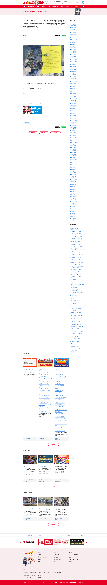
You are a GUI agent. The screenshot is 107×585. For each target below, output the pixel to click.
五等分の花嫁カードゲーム (44, 393)
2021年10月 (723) (73, 122)
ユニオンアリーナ (43, 386)
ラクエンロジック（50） (74, 336)
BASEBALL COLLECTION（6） (75, 341)
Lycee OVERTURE (58, 404)
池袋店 (56, 438)
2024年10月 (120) (73, 61)
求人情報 (70, 552)
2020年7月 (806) (73, 147)
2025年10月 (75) (73, 41)
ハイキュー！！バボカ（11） (75, 343)
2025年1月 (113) (73, 56)
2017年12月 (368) (73, 199)
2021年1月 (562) (73, 137)
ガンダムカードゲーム (43, 407)
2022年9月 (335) (73, 103)
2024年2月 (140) (73, 74)
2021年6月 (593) (73, 128)
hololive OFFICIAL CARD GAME (45, 399)
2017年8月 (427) (73, 206)
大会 (38, 6)
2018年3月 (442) (73, 194)
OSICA (56, 429)
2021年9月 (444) (73, 123)
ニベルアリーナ (63, 418)
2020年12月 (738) (73, 139)
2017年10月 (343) (73, 203)
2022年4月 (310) (73, 111)
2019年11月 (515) (73, 161)
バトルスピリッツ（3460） (75, 252)
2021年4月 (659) (73, 132)
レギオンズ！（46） (74, 350)
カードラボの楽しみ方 (53, 6)
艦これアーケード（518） (75, 328)
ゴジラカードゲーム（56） (75, 271)
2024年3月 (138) (73, 73)
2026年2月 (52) (73, 34)
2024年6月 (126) (73, 68)
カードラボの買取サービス (59, 554)
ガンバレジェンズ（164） (75, 323)
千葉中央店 (41, 438)
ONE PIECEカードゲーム (28, 369)
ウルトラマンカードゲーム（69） (76, 261)
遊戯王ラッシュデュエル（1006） (76, 229)
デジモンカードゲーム (43, 388)
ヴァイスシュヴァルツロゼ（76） (76, 238)
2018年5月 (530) (73, 191)
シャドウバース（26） (74, 345)
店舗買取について (57, 556)
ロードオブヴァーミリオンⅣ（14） (77, 331)
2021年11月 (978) (73, 120)
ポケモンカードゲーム (43, 374)
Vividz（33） (72, 298)
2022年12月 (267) (73, 98)
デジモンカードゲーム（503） (75, 269)
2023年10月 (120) (73, 81)
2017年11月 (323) (73, 201)
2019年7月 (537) (73, 167)
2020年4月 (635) (73, 152)
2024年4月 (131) (73, 71)
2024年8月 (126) (73, 64)
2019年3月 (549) (73, 174)
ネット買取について (57, 557)
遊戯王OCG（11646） (74, 228)
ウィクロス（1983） (74, 287)
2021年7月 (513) (73, 127)
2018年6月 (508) (73, 189)
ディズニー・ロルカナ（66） (75, 264)
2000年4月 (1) (72, 220)
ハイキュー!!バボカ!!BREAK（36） (76, 266)
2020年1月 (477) (73, 157)
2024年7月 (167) (73, 66)
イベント (44, 6)
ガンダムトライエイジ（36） (75, 321)
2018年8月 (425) (73, 186)
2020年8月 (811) (73, 145)
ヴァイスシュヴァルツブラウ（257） (77, 236)
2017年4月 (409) (73, 213)
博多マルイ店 (26, 479)
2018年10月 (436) (73, 182)
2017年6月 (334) (73, 210)
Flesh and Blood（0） (74, 279)
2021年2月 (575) (73, 135)
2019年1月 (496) (73, 177)
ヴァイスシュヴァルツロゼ (44, 395)
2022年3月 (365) (73, 113)
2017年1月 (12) (73, 218)
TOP (25, 535)
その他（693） (72, 351)
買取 (62, 6)
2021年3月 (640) (73, 133)
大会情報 (39, 554)
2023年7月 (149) (73, 86)
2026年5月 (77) (73, 29)
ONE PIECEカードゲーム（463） (76, 257)
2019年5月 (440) (73, 171)
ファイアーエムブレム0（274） (76, 308)
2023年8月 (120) (73, 84)
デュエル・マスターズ (43, 372)
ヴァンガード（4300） (74, 248)
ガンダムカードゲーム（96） (75, 259)
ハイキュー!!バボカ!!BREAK (60, 416)
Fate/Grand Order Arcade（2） (76, 340)
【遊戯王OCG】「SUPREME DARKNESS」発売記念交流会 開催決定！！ (30, 470)
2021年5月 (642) (73, 130)
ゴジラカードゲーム (43, 411)
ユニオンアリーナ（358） (75, 267)
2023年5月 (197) (73, 90)
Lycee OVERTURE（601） (75, 300)
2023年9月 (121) (73, 83)
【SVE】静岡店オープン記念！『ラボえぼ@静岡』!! (45, 469)
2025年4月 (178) (73, 51)
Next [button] (86, 542)
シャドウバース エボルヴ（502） (76, 246)
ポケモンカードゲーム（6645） (76, 233)
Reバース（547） (73, 240)
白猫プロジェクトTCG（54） (75, 348)
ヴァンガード (42, 378)
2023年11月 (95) (73, 79)
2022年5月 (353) (73, 110)
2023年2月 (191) (73, 95)
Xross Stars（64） (73, 295)
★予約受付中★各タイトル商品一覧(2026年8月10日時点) (45, 415)
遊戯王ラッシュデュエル (44, 371)
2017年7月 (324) (73, 208)
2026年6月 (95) (73, 27)
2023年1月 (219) (73, 96)
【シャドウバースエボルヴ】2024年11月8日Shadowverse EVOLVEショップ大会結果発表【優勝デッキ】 (45, 512)
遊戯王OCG (41, 369)
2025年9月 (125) (73, 42)
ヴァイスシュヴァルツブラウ (60, 376)
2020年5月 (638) (73, 150)
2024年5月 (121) (73, 69)
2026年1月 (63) (73, 36)
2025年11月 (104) (73, 39)
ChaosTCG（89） (73, 334)
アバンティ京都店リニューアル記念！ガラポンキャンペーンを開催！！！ (61, 468)
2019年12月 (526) (73, 159)
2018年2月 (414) (73, 196)
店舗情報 (76, 6)
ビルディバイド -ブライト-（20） (76, 274)
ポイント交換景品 (72, 556)
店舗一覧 (30, 535)
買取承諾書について (57, 559)
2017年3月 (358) (73, 215)
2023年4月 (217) (73, 91)
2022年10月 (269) (73, 101)
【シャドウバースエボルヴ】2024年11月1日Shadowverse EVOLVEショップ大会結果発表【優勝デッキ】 (61, 512)
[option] (30, 542)
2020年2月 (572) (73, 155)
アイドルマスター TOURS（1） (76, 324)
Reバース (57, 422)
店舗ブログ (46, 535)
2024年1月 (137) (73, 76)
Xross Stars (42, 409)
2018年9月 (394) (73, 184)
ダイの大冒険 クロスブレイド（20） (77, 326)
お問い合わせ (30, 582)
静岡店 (40, 479)
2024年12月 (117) (73, 57)
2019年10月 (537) (73, 162)
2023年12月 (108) (73, 78)
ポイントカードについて (74, 554)
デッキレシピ (69, 6)
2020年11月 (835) (73, 140)
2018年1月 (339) (73, 198)
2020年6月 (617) (73, 149)
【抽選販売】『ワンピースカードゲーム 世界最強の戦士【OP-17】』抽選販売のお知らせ (29, 373)
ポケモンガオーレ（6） (74, 346)
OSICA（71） (72, 305)
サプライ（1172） (73, 329)
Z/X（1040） (72, 297)
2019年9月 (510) (73, 164)
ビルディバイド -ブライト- (59, 427)
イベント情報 (40, 556)
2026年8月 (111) (73, 24)
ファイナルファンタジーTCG (60, 430)
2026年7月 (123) (73, 25)
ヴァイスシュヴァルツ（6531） (76, 234)
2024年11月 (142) (73, 59)
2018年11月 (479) (73, 181)
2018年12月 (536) (73, 179)
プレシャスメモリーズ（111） (75, 303)
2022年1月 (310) (73, 117)
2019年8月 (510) (73, 166)
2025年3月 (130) (73, 52)
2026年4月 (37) (73, 30)
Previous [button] (20, 542)
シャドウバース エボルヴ (27, 31)
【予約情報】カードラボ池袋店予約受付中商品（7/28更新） (61, 434)
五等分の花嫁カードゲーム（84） (76, 244)
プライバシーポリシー (73, 559)
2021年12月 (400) (73, 118)
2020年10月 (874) (73, 142)
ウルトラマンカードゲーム (44, 401)
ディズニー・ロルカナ (43, 402)
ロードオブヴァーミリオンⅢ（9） (76, 333)
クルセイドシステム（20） (75, 338)
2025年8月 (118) (73, 44)
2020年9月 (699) (73, 144)
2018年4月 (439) (73, 193)
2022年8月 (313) (73, 105)
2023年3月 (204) (73, 93)
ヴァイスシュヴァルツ (43, 397)
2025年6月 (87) (73, 47)
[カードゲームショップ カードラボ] (28, 3)
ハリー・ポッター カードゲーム (60, 420)
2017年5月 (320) (73, 211)
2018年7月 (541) (73, 188)
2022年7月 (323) (73, 106)
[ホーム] (25, 6)
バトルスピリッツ (48, 378)
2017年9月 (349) (73, 204)
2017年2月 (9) (72, 216)
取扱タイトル (31, 6)
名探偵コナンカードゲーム (44, 385)
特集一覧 (70, 557)
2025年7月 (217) (73, 46)
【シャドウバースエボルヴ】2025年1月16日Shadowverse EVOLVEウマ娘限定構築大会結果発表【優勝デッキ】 (30, 512)
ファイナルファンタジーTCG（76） (77, 307)
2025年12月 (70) (73, 37)
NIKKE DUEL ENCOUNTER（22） (76, 281)
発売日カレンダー (57, 561)
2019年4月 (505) (73, 172)
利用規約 (70, 561)
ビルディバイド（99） (74, 272)
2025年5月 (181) (73, 49)
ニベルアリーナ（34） (74, 282)
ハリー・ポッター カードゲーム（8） (77, 302)
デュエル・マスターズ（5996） (76, 231)
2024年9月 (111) (73, 63)
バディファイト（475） (74, 310)
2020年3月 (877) (73, 154)
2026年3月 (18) (73, 32)
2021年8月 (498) (73, 125)
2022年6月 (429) (73, 108)
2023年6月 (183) (73, 88)
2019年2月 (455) (73, 176)
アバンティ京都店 (27, 438)
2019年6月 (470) (73, 169)
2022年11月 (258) (73, 100)
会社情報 (24, 582)
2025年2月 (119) (73, 54)
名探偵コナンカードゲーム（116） (76, 262)
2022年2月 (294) (73, 115)
